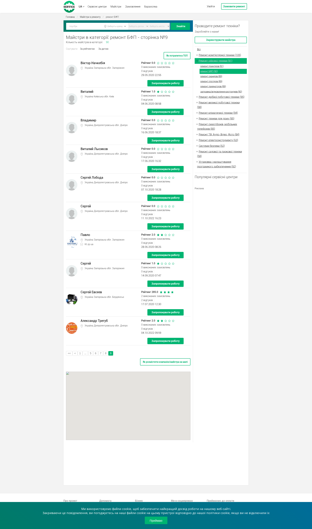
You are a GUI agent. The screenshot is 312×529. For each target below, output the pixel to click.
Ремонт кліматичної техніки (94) (218, 112)
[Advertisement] (221, 212)
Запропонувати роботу (165, 83)
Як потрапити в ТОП (177, 55)
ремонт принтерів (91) (212, 66)
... (85, 353)
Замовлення (132, 6)
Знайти (180, 26)
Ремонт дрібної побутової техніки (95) (221, 96)
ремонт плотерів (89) (211, 81)
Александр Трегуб (94, 321)
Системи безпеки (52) (212, 145)
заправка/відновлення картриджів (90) (221, 91)
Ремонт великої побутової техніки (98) (218, 105)
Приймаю (156, 520)
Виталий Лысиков (94, 149)
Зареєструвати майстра (220, 39)
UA (80, 6)
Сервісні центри (97, 6)
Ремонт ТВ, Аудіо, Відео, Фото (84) (219, 134)
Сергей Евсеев (91, 292)
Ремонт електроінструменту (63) (218, 140)
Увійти (211, 6)
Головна (70, 17)
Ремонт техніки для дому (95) (216, 118)
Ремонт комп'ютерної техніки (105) (220, 55)
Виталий (87, 92)
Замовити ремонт (234, 6)
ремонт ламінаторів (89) (213, 86)
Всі (199, 49)
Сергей (86, 206)
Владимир (88, 120)
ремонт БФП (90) (209, 71)
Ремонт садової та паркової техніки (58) (219, 154)
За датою (103, 49)
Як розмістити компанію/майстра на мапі (165, 362)
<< (69, 353)
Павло (85, 235)
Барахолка (150, 6)
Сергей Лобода (92, 177)
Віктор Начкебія (93, 63)
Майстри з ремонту (90, 17)
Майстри (115, 6)
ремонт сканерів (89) (211, 76)
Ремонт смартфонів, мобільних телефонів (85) (217, 127)
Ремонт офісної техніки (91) (215, 60)
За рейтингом (87, 49)
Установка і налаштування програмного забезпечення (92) (216, 164)
